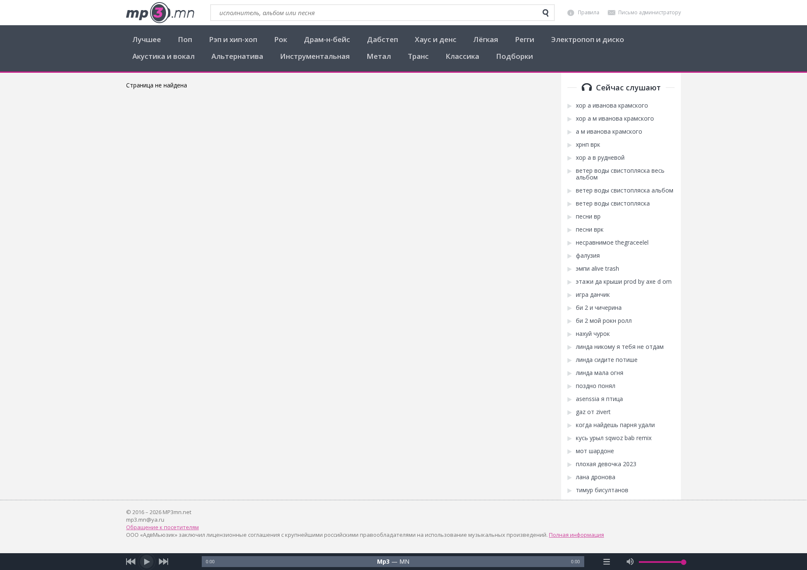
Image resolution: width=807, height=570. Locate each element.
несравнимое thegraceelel (612, 242)
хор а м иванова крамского (615, 118)
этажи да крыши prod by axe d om (624, 281)
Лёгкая (485, 39)
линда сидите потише (607, 359)
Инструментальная (315, 56)
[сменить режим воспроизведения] (607, 562)
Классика (462, 56)
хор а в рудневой (600, 157)
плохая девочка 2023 (606, 464)
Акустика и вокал (163, 56)
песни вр (588, 216)
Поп (185, 39)
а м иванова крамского (609, 131)
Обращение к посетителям (162, 527)
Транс (418, 56)
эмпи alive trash (597, 268)
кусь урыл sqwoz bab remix (613, 438)
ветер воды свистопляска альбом (624, 190)
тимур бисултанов (602, 490)
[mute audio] (630, 561)
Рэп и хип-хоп (233, 39)
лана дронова (595, 477)
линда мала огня (599, 372)
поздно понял (595, 386)
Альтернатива (237, 56)
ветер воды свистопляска (613, 203)
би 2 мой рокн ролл (604, 320)
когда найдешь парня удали (615, 425)
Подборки (514, 56)
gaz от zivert (593, 412)
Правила (588, 12)
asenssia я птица (599, 399)
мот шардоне (595, 451)
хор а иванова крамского (612, 105)
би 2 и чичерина (599, 307)
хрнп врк (588, 144)
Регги (524, 39)
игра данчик (593, 294)
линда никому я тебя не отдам (620, 346)
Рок (280, 39)
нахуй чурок (593, 333)
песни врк (590, 229)
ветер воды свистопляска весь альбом (620, 174)
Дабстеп (382, 39)
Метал (379, 56)
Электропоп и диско (587, 39)
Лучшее (146, 39)
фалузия (588, 255)
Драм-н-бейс (327, 39)
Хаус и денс (435, 39)
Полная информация (576, 534)
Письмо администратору (649, 12)
